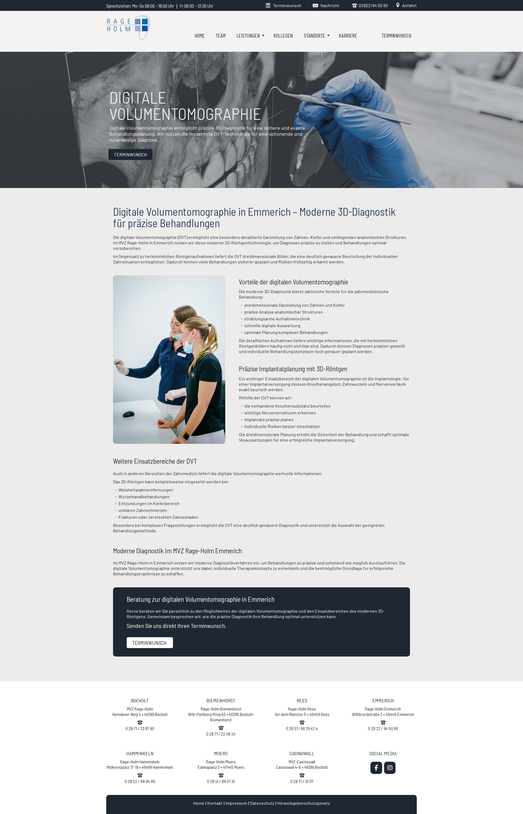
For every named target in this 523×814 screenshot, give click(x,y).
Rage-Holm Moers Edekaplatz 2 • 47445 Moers (221, 764)
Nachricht (330, 5)
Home (198, 803)
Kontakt (215, 803)
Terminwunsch (287, 5)
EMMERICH (383, 700)
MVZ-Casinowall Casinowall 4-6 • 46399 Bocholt (302, 764)
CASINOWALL (302, 753)
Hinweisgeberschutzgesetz (303, 803)
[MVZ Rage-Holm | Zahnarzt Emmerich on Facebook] (376, 768)
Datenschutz (262, 803)
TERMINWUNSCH (130, 154)
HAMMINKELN (140, 753)
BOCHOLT (140, 700)
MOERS (221, 753)
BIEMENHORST (221, 700)
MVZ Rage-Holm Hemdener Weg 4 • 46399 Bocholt (140, 711)
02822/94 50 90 (372, 5)
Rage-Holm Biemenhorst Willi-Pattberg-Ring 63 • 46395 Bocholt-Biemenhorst (221, 714)
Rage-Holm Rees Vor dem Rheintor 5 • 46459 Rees (302, 711)
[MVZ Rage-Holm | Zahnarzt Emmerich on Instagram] (390, 768)
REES (302, 700)
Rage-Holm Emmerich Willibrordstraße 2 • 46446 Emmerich (383, 711)
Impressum (236, 803)
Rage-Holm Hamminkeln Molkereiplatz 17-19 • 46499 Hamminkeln (140, 764)
